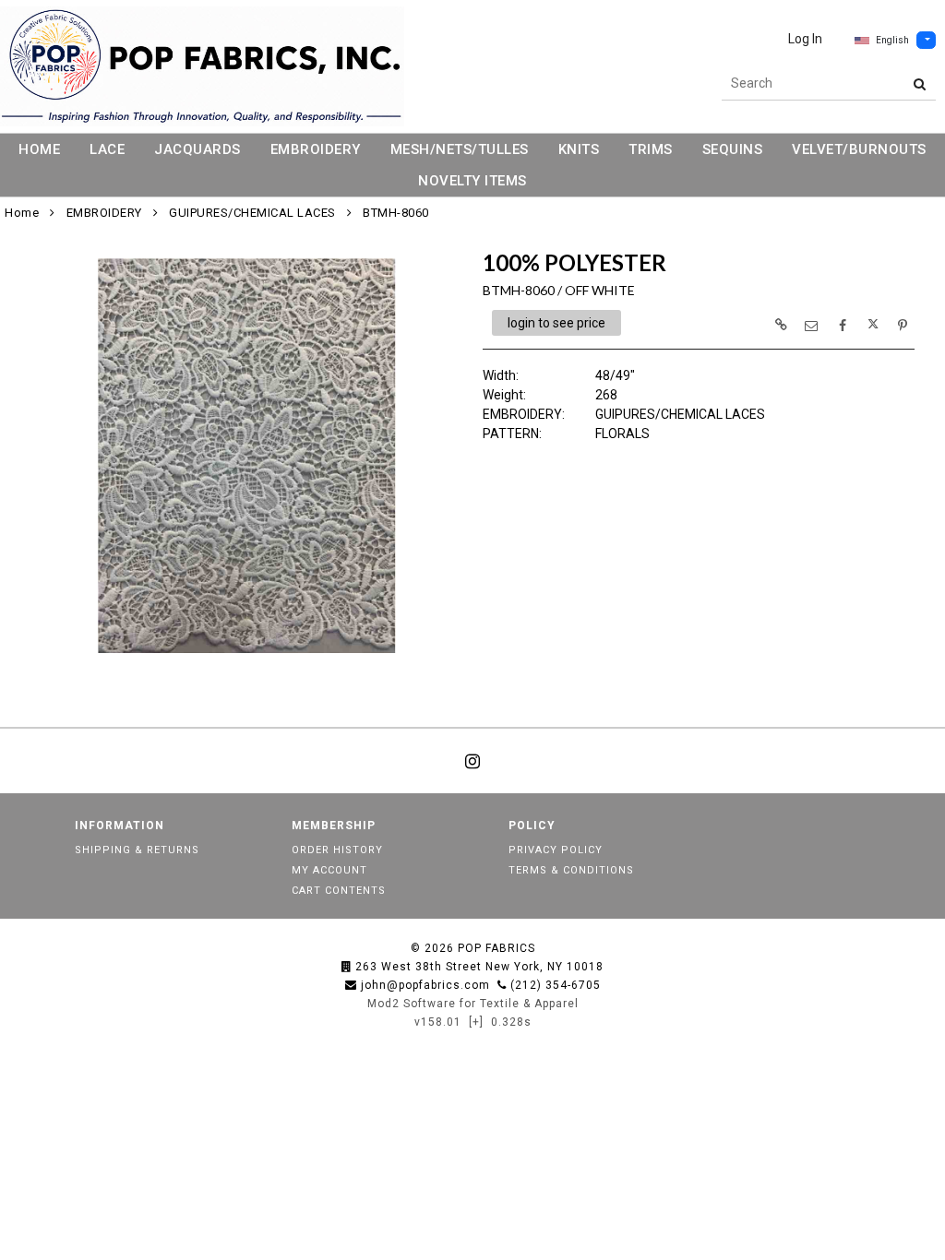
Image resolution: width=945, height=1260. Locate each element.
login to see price (556, 322)
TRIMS (650, 149)
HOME (39, 149)
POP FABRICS (496, 948)
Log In (805, 38)
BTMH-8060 (396, 213)
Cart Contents (339, 891)
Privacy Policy (555, 850)
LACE (107, 149)
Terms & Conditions (571, 870)
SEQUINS (732, 149)
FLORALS (622, 433)
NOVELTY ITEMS (472, 180)
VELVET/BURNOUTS (859, 149)
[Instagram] (472, 761)
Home (22, 213)
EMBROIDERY (315, 149)
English (892, 40)
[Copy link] (781, 325)
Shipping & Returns (137, 850)
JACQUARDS (197, 149)
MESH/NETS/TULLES (459, 149)
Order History (337, 850)
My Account (329, 870)
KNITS (579, 149)
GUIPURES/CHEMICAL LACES (252, 213)
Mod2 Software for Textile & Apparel (473, 1003)
